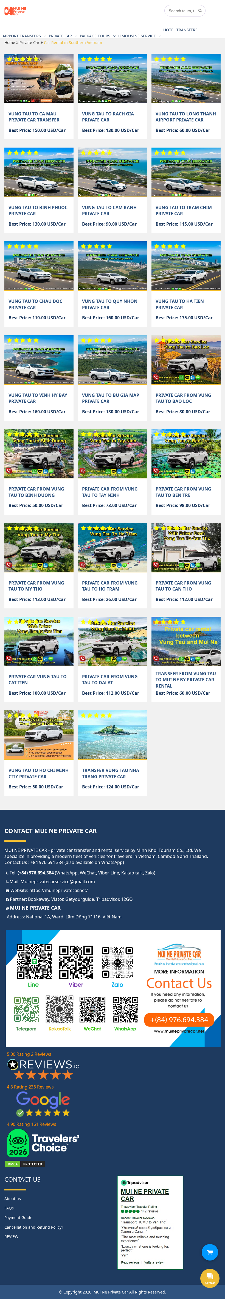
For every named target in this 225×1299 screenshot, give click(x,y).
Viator (57, 899)
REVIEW (11, 1236)
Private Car (60, 35)
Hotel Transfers (180, 29)
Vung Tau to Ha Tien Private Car (180, 304)
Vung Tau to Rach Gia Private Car (108, 117)
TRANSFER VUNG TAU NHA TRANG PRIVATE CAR (110, 773)
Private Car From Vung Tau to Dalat (110, 680)
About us (12, 1198)
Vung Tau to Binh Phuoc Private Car (38, 210)
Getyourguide (79, 899)
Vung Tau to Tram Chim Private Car (184, 210)
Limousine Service (137, 35)
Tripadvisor (107, 899)
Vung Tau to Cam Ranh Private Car (109, 210)
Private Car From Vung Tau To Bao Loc (183, 398)
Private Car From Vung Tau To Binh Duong (36, 492)
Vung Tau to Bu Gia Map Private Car (110, 398)
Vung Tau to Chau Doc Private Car (35, 304)
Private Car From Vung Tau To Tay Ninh (110, 492)
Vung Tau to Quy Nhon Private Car (109, 304)
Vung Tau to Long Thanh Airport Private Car (186, 117)
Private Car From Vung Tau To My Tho (36, 586)
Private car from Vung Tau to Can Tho (183, 586)
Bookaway (38, 899)
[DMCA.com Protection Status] (25, 1167)
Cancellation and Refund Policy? (33, 1227)
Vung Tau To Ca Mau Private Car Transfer (34, 117)
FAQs (9, 1208)
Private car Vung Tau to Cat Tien (38, 680)
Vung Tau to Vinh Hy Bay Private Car (38, 398)
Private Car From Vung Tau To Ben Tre (183, 492)
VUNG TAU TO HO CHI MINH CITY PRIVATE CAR (39, 773)
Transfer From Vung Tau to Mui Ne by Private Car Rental (186, 680)
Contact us (22, 1179)
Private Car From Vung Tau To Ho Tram (110, 586)
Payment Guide (18, 1217)
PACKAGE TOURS (95, 35)
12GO (127, 899)
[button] (210, 1252)
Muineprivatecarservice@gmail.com (58, 882)
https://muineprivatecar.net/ (58, 890)
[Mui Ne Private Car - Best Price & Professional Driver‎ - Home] (15, 14)
